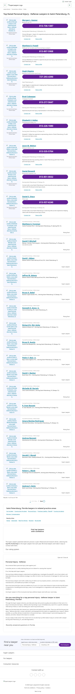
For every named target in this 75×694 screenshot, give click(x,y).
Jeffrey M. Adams (29, 275)
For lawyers (7, 658)
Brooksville (38, 520)
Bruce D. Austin (28, 342)
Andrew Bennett (29, 438)
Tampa (8, 520)
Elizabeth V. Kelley (30, 120)
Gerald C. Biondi (29, 455)
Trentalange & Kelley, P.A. (29, 122)
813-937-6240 (46, 202)
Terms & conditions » (30, 688)
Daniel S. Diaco (28, 196)
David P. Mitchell (29, 241)
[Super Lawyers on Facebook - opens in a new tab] (31, 674)
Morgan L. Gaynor (30, 20)
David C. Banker (29, 373)
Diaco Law (25, 199)
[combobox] (30, 645)
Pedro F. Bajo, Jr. (29, 357)
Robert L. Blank (28, 470)
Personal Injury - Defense (17, 9)
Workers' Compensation (13, 514)
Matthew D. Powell (30, 45)
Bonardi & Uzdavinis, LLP (29, 173)
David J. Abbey (28, 258)
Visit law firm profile (27, 244)
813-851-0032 (46, 176)
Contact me (27, 39)
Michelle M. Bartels (30, 388)
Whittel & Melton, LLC (28, 148)
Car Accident (9, 511)
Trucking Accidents (59, 511)
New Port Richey (23, 520)
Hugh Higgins (28, 71)
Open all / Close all (63, 557)
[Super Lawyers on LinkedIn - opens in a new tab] (43, 674)
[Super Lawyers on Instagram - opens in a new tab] (35, 674)
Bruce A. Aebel (28, 292)
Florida (25, 9)
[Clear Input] (38, 645)
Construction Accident (21, 511)
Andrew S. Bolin (29, 486)
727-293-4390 (46, 76)
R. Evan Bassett (28, 405)
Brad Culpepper (29, 96)
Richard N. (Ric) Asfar (31, 325)
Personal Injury (32, 511)
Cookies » (48, 688)
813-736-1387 (46, 25)
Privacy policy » (41, 688)
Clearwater (14, 520)
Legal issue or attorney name (29, 642)
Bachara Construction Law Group (31, 73)
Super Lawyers (8, 653)
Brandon (31, 520)
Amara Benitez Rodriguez (33, 421)
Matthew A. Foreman (31, 224)
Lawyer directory (6, 9)
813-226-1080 (46, 125)
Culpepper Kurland (27, 99)
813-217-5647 (46, 102)
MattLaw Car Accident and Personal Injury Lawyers (36, 48)
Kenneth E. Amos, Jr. (30, 308)
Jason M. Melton (29, 146)
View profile (38, 39)
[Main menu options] (5, 5)
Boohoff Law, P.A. (27, 22)
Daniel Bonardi (28, 171)
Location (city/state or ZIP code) (48, 642)
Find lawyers (65, 645)
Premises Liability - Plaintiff (45, 511)
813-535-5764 (46, 151)
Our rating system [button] (12, 549)
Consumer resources (11, 664)
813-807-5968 (46, 51)
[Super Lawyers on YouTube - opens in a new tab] (39, 674)
